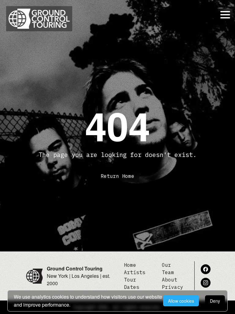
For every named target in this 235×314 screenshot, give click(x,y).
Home (130, 265)
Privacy (172, 287)
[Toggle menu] (225, 14)
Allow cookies (181, 301)
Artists (134, 272)
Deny (215, 301)
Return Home (117, 176)
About (169, 280)
